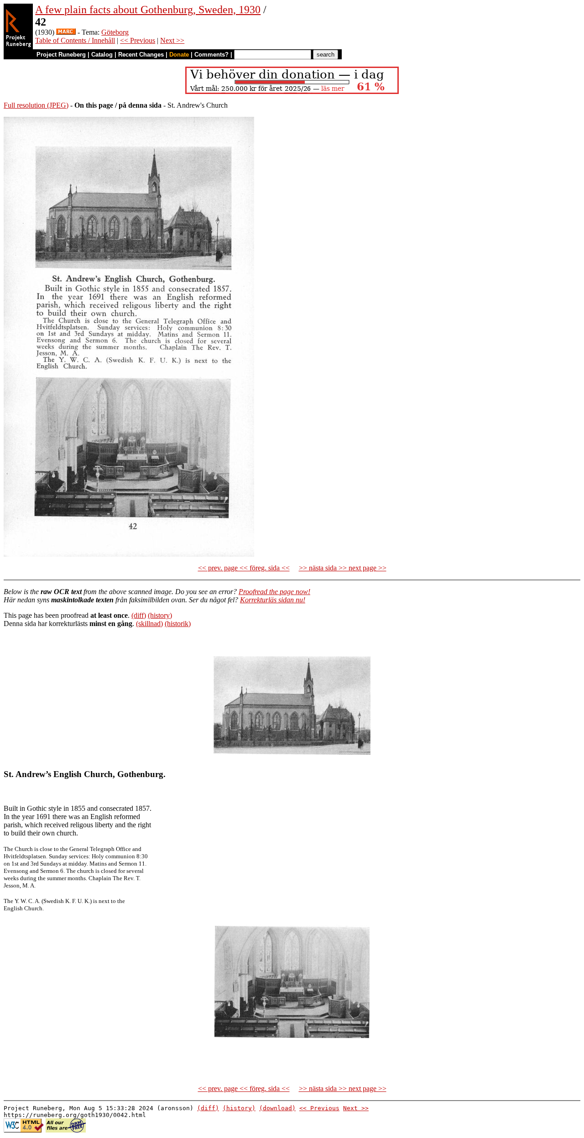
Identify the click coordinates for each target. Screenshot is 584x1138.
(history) (160, 615)
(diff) (138, 615)
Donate (179, 54)
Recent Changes (141, 54)
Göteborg (115, 32)
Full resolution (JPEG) (36, 105)
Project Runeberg (61, 54)
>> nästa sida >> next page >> (342, 568)
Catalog (102, 54)
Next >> (172, 40)
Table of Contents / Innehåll (75, 40)
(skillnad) (149, 623)
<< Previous (137, 40)
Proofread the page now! (274, 591)
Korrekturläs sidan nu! (272, 600)
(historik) (178, 623)
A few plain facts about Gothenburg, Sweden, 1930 (148, 10)
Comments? (211, 54)
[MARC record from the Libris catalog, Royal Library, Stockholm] (66, 32)
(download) (277, 1108)
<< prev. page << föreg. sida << (244, 568)
